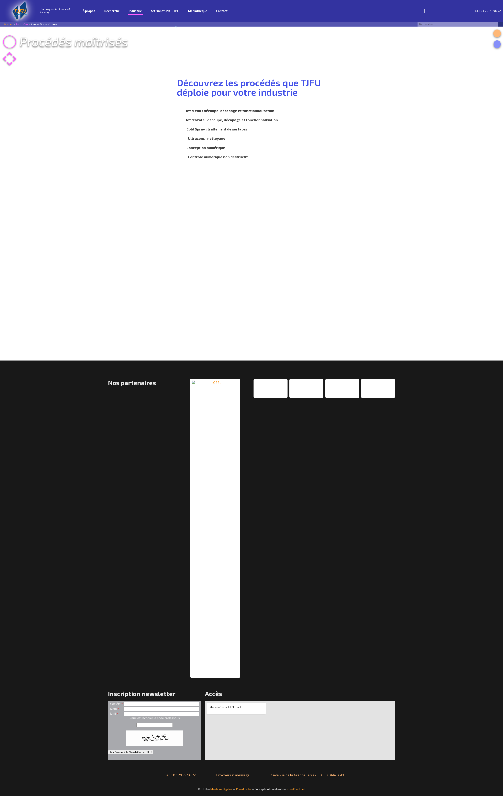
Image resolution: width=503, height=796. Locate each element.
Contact (222, 11)
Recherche (112, 11)
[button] (497, 33)
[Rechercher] (500, 24)
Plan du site (243, 789)
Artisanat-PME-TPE (165, 11)
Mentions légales (221, 789)
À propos (89, 11)
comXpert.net (296, 789)
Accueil (75, 11)
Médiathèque (197, 11)
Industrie (135, 11)
